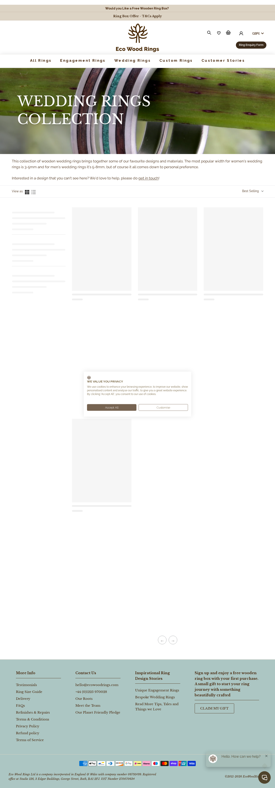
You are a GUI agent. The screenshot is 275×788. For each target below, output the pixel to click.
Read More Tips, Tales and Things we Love (157, 706)
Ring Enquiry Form (251, 44)
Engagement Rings (82, 60)
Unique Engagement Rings (157, 690)
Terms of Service (30, 740)
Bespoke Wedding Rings (155, 697)
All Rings (41, 60)
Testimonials (26, 685)
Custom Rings (176, 60)
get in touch (148, 178)
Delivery (23, 699)
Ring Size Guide (29, 692)
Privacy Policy (27, 726)
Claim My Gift (214, 708)
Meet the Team (87, 705)
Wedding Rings (132, 60)
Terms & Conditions (32, 719)
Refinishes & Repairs (33, 712)
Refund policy (27, 733)
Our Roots (84, 699)
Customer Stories (223, 60)
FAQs (20, 705)
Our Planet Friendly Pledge (97, 712)
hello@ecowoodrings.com (96, 685)
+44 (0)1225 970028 (91, 692)
